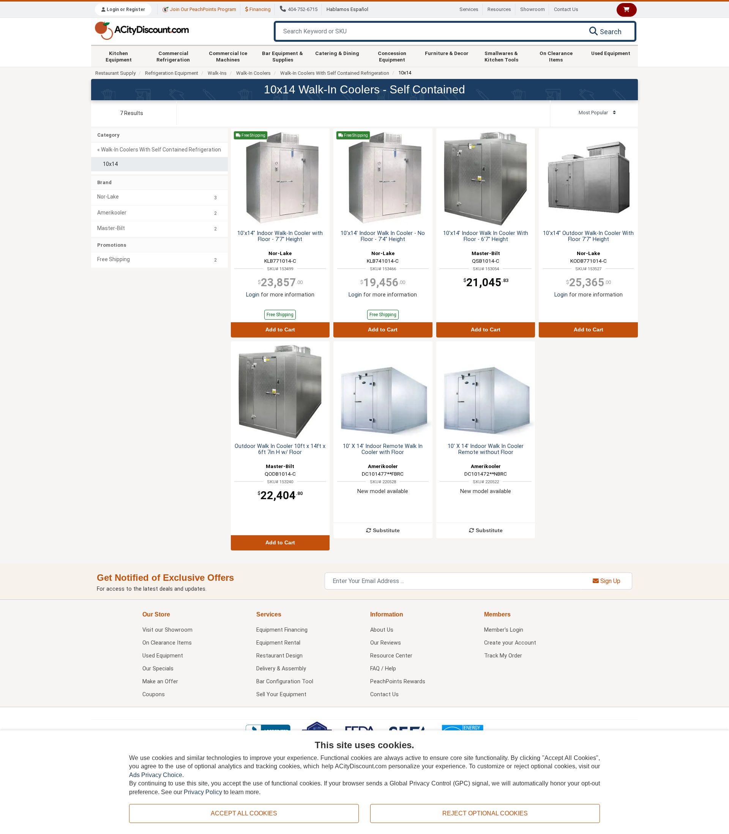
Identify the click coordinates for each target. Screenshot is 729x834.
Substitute (385, 530)
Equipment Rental (278, 643)
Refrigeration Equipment (171, 73)
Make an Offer (160, 681)
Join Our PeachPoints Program (202, 9)
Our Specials (158, 668)
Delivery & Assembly (281, 668)
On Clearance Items (556, 56)
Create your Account (510, 643)
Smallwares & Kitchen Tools (501, 56)
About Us (381, 630)
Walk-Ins (217, 73)
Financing (259, 9)
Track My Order (503, 656)
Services (468, 9)
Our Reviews (385, 643)
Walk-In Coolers (253, 73)
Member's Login (503, 630)
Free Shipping (280, 314)
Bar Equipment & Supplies (282, 56)
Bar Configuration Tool (284, 681)
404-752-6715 (302, 9)
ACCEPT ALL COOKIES (244, 813)
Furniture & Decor (447, 53)
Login (252, 295)
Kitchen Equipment (119, 56)
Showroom (532, 9)
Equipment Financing (282, 630)
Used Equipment (610, 53)
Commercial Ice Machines (228, 56)
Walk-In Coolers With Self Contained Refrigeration (334, 73)
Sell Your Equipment (281, 694)
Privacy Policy (203, 792)
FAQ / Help (383, 668)
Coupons (153, 694)
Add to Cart (280, 330)
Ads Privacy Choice (155, 775)
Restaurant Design (279, 656)
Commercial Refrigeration (173, 56)
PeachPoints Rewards (397, 681)
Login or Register (125, 9)
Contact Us (566, 9)
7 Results (131, 113)
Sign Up (609, 581)
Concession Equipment (392, 56)
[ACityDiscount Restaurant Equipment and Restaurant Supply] (142, 30)
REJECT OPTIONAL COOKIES (485, 813)
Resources (499, 9)
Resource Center (391, 656)
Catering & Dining (337, 53)
